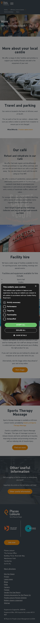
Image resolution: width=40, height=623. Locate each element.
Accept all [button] (20, 325)
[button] (20, 335)
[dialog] (20, 311)
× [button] (35, 286)
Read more (7, 298)
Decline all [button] (20, 330)
